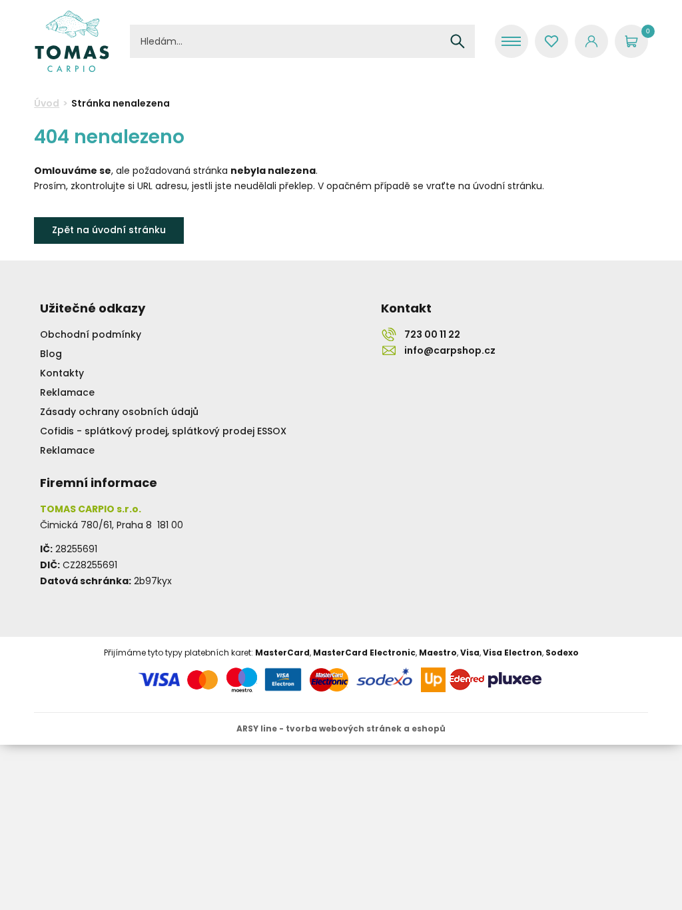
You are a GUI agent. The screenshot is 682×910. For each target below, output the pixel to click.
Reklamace (67, 392)
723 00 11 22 (432, 334)
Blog (51, 353)
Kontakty (62, 373)
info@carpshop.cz (450, 350)
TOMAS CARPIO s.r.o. (72, 41)
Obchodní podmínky (90, 334)
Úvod (46, 103)
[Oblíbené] (551, 41)
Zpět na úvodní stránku (109, 229)
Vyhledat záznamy (457, 41)
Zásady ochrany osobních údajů (119, 411)
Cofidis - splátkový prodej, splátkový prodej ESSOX (163, 431)
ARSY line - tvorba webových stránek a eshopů (341, 728)
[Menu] (511, 41)
